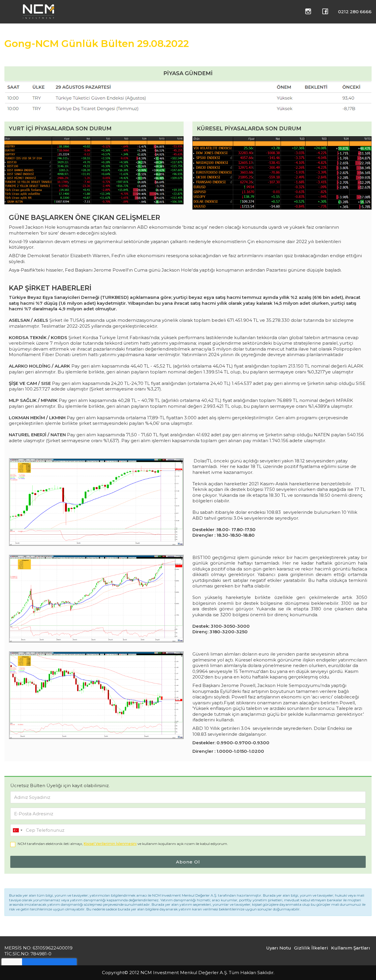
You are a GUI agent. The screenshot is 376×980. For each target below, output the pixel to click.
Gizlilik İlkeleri (311, 948)
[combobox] (17, 830)
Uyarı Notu (278, 948)
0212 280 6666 (355, 11)
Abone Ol (188, 862)
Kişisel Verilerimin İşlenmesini (110, 843)
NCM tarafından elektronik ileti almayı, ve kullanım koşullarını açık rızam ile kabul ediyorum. (123, 843)
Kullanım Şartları (350, 948)
